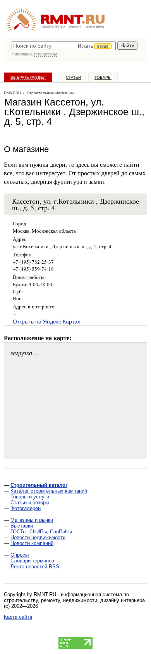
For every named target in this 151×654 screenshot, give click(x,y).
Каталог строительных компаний (48, 491)
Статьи (73, 77)
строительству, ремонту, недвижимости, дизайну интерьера (74, 600)
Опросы (19, 555)
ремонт (75, 26)
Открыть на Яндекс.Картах (46, 321)
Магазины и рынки (31, 520)
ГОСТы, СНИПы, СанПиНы (41, 532)
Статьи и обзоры (29, 502)
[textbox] (64, 46)
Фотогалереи (25, 508)
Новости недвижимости (37, 537)
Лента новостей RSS (34, 566)
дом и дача (95, 26)
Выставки (21, 526)
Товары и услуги (29, 497)
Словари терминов (32, 561)
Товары (103, 77)
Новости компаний (31, 543)
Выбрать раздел (28, 77)
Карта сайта (18, 617)
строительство (53, 26)
